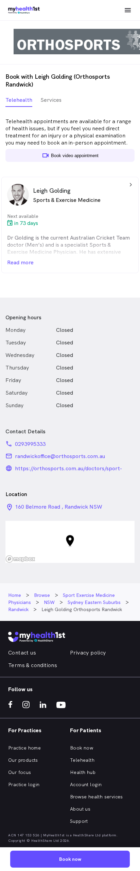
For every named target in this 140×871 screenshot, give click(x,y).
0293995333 (30, 444)
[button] (70, 542)
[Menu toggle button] (128, 10)
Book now (81, 748)
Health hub (82, 772)
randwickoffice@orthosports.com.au (60, 456)
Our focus (19, 772)
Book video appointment (70, 155)
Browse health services (96, 797)
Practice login (24, 784)
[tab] (18, 101)
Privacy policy (88, 652)
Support (79, 821)
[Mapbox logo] (20, 559)
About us (80, 809)
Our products (23, 760)
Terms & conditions (32, 665)
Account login (86, 784)
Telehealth (82, 760)
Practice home (24, 748)
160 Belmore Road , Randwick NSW (58, 506)
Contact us (22, 652)
